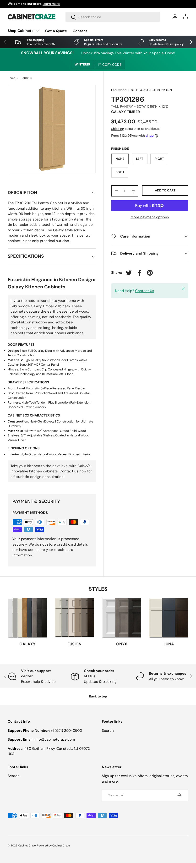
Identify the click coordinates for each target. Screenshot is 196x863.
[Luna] (168, 617)
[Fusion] (74, 617)
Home (11, 78)
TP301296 (25, 78)
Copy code (111, 64)
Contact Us (144, 290)
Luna (168, 644)
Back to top (98, 696)
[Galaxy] (27, 617)
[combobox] (112, 17)
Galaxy (27, 644)
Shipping (117, 129)
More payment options (150, 217)
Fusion (74, 644)
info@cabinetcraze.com (54, 739)
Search (108, 730)
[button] (185, 17)
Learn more (51, 4)
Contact (80, 31)
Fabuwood (118, 90)
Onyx (121, 644)
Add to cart (165, 190)
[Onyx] (121, 617)
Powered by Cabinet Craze (53, 845)
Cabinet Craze (27, 845)
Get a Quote (56, 31)
